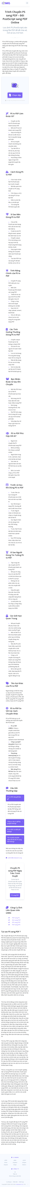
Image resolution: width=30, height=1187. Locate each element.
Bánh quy (21, 1182)
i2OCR (24, 1160)
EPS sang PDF (16, 922)
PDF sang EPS (16, 925)
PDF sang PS (16, 918)
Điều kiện (15, 1182)
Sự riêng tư (9, 1182)
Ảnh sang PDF (16, 920)
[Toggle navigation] (27, 3)
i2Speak (6, 1164)
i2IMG (15, 1160)
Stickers (24, 1164)
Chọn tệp (16, 95)
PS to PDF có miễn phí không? (15, 830)
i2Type (14, 1164)
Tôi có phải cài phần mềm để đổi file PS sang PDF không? (15, 839)
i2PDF (5, 1160)
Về (15, 1172)
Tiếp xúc (15, 1174)
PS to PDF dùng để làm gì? (15, 798)
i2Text (5, 1162)
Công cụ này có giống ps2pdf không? (15, 822)
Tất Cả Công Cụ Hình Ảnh (15, 1176)
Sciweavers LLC (19, 1184)
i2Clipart (24, 1162)
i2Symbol (15, 1162)
